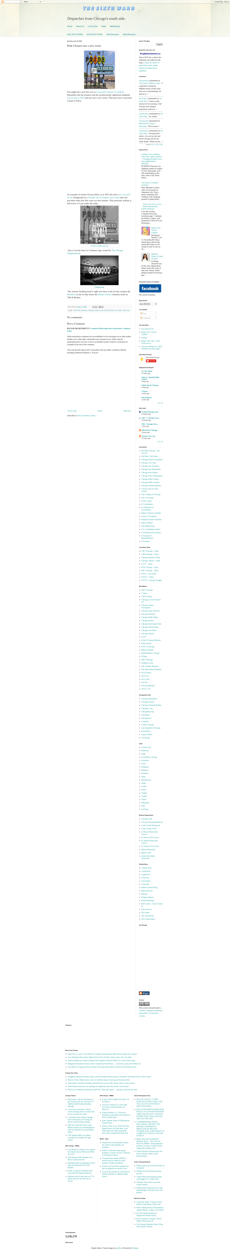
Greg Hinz (145, 884)
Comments (146, 318)
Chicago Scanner (147, 702)
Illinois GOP (146, 853)
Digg (143, 754)
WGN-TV (145, 676)
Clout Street (145, 881)
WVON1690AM (147, 686)
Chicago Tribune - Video (150, 561)
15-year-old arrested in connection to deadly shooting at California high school (116, 1174)
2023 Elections (129, 34)
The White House (148, 526)
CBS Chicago (146, 596)
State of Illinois (147, 523)
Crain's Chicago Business (151, 640)
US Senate (145, 541)
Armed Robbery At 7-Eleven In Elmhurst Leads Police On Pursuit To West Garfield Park (116, 1115)
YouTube (144, 809)
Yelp (143, 806)
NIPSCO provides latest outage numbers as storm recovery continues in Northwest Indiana (116, 1152)
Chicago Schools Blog (149, 627)
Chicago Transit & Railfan (151, 705)
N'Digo (144, 656)
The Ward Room (147, 916)
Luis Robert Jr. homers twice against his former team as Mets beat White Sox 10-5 (81, 1151)
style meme (104, 197)
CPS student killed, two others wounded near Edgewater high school (79, 1137)
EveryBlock (145, 731)
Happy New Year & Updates (156, 230)
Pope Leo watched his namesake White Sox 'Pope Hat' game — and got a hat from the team (102, 1090)
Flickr (143, 764)
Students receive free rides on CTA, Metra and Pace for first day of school (81, 1178)
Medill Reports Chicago (150, 653)
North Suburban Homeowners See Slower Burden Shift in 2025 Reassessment (149, 1153)
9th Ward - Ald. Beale (149, 456)
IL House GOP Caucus (150, 837)
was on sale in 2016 (75, 98)
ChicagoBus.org (147, 712)
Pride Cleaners (109, 310)
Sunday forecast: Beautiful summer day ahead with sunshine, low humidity (115, 1145)
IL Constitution (147, 504)
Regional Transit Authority (151, 519)
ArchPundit (145, 871)
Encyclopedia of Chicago (151, 728)
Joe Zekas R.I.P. (147, 329)
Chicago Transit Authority (151, 486)
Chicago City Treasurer (150, 466)
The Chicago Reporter (149, 666)
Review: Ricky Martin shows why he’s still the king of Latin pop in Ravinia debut (99, 1080)
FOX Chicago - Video (149, 567)
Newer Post (72, 411)
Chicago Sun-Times (148, 630)
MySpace (145, 770)
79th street (76, 310)
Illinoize (144, 894)
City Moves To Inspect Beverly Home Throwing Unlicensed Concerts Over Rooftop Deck (102, 1067)
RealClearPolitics (147, 900)
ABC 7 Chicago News (150, 418)
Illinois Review (147, 891)
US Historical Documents (151, 533)
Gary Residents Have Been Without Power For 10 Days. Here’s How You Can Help (100, 1057)
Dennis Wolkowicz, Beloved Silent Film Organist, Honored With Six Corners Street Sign (101, 1060)
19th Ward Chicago (149, 430)
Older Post (127, 411)
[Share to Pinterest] (102, 307)
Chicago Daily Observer (150, 611)
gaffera (119, 1248)
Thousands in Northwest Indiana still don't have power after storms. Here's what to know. (101, 1083)
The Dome (145, 913)
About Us (80, 26)
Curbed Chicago (147, 725)
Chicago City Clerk (148, 463)
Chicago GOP (146, 819)
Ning (143, 777)
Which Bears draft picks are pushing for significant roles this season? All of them (98, 1086)
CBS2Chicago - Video (149, 554)
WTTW (144, 682)
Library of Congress (149, 516)
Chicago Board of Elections (151, 460)
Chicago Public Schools (150, 482)
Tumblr (144, 793)
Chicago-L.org (146, 708)
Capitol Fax (145, 874)
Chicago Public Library (150, 479)
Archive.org (145, 747)
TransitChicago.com (149, 412)
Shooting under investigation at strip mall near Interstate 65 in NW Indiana (81, 1165)
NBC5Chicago (147, 660)
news (101, 310)
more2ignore (146, 397)
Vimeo (143, 799)
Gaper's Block (146, 734)
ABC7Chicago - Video (150, 551)
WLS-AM (145, 679)
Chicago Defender (148, 614)
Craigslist (144, 721)
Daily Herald (146, 643)
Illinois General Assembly (151, 513)
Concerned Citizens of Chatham (110, 92)
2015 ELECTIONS (95, 34)
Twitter (144, 796)
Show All (160, 403)
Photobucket (146, 780)
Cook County (146, 501)
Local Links (93, 26)
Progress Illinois (147, 897)
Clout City (145, 878)
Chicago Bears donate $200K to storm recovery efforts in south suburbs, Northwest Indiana (114, 1160)
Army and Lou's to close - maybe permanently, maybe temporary (151, 206)
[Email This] (93, 307)
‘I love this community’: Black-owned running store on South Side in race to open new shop (81, 1111)
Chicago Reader (147, 620)
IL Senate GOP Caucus (150, 846)
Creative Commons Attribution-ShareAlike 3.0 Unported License (151, 1013)
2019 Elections (112, 34)
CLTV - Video (146, 564)
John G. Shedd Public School (150, 378)
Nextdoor (145, 773)
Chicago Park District (149, 472)
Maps (103, 26)
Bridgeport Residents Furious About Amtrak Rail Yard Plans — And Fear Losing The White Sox (104, 1064)
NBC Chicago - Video (149, 571)
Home (69, 26)
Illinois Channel (147, 650)
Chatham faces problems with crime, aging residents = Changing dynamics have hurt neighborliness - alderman (151, 159)
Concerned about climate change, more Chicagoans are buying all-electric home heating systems (80, 1119)
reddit (143, 783)
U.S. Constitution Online (150, 529)
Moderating (115, 26)
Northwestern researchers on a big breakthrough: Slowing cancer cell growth (149, 1190)
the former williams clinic (149, 83)
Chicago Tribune (147, 634)
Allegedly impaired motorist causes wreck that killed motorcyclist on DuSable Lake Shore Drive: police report (109, 1077)
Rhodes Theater (105, 294)
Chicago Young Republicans (152, 822)
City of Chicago (147, 498)
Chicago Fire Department (151, 469)
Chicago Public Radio (149, 617)
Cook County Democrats (150, 825)
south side (126, 310)
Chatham (91, 310)
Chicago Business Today (150, 557)
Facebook (145, 760)
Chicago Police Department (151, 476)
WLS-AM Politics (148, 919)
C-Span (144, 593)
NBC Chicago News (149, 424)
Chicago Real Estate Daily (151, 624)
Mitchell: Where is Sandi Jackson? (157, 256)
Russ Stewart (146, 909)
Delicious (145, 751)
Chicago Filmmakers (149, 699)
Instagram (145, 767)
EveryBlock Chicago (149, 757)
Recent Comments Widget (156, 144)
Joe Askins (143, 98)
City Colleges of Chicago (151, 494)
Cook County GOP (148, 829)
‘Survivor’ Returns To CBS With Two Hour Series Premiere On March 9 (114, 1107)
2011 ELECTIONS (75, 34)
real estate (118, 310)
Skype (143, 790)
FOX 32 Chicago (148, 647)
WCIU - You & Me (148, 574)
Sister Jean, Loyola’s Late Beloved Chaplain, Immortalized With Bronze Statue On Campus (102, 1054)
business (84, 310)
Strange (144, 338)
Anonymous (143, 81)
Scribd (143, 786)
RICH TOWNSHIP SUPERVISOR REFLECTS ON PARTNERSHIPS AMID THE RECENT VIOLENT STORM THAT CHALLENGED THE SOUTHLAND (150, 1114)
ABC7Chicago (147, 590)
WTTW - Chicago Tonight (151, 580)
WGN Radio (146, 673)
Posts (144, 313)
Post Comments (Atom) (86, 416)
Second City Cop (148, 436)
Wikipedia (145, 803)
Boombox (71, 294)
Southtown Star (147, 663)
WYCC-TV (145, 689)
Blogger (135, 1248)
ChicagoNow (146, 718)
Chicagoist (145, 715)
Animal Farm (146, 868)
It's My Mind (146, 371)
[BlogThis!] (95, 307)
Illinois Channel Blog (149, 887)
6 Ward (144, 391)
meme (97, 310)
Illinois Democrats (148, 850)
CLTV (143, 637)
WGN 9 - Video (147, 577)
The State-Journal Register (151, 669)
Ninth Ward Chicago (149, 385)
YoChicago (145, 738)
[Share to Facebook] (100, 307)
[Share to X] (98, 307)
